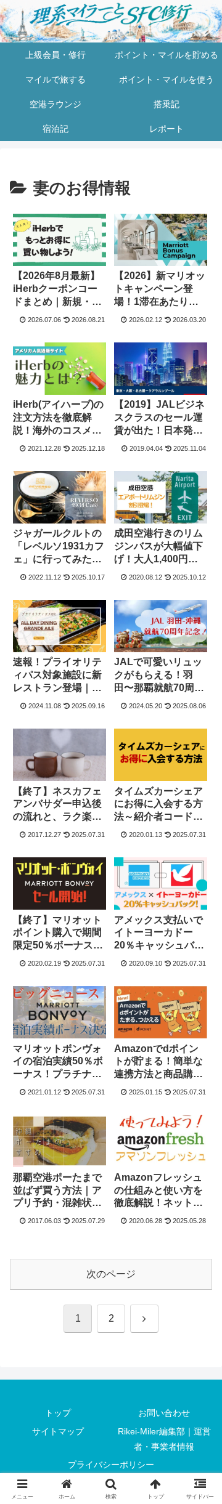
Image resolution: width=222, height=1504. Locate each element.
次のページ (111, 1274)
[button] (198, 1456)
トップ (58, 1413)
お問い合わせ (164, 1413)
